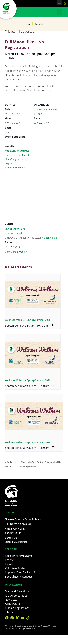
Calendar (38, 24)
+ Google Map (49, 237)
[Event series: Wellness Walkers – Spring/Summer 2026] (52, 325)
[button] (59, 2)
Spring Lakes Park (15, 228)
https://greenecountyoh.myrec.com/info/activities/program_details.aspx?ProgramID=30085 (17, 159)
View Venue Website (16, 251)
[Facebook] (7, 618)
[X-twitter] (17, 618)
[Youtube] (22, 618)
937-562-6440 (13, 533)
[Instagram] (12, 618)
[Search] (65, 3)
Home (27, 24)
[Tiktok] (28, 618)
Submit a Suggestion (16, 541)
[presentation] (32, 294)
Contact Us (11, 537)
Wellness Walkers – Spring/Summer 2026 (27, 319)
